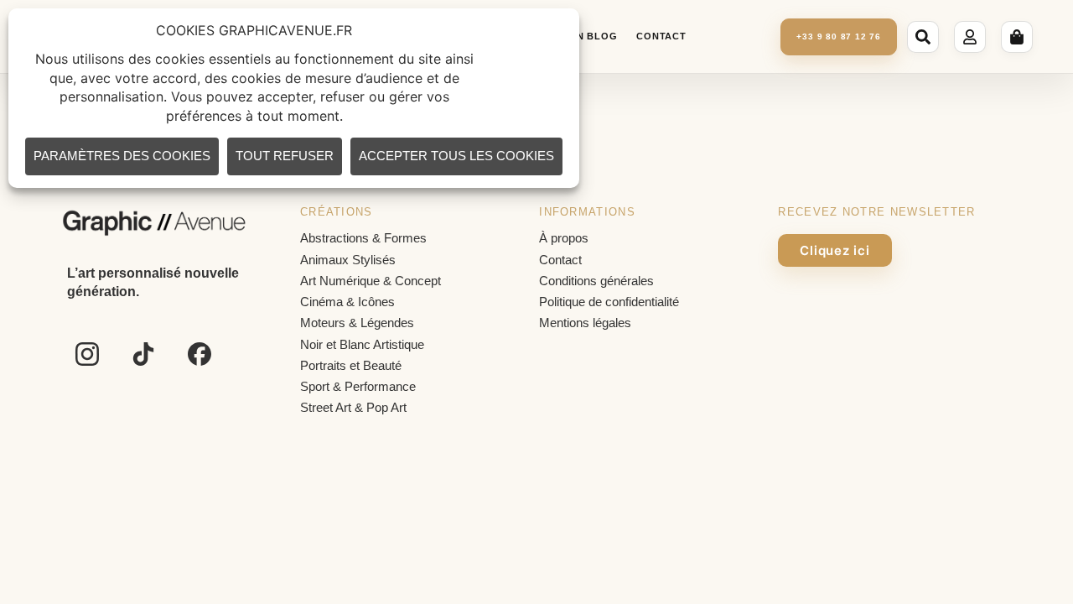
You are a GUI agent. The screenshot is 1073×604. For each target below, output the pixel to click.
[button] (925, 37)
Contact (661, 36)
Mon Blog (588, 36)
